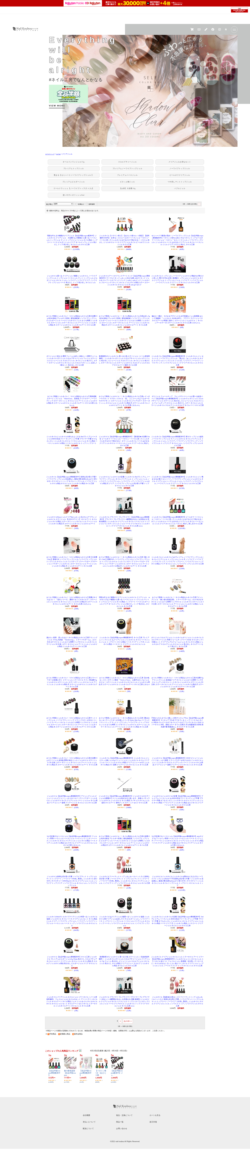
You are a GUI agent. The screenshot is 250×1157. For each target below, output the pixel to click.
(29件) (76, 609)
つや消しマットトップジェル (180, 182)
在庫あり (81, 204)
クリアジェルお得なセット (180, 162)
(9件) (182, 327)
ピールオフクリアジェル (180, 175)
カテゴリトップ (49, 154)
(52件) (128, 649)
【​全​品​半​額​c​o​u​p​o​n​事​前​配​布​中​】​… (54, 1073)
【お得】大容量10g (127, 188)
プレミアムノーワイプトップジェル (127, 168)
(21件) (128, 888)
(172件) (182, 410)
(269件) (76, 850)
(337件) (128, 930)
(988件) (128, 249)
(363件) (128, 370)
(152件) (182, 370)
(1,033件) (181, 890)
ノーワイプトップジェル (180, 168)
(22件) (181, 611)
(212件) (128, 611)
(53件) (76, 370)
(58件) (181, 810)
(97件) (76, 571)
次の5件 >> (128, 1021)
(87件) (76, 769)
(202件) (128, 289)
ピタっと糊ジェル (127, 182)
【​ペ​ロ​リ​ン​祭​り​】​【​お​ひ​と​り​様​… (100, 1073)
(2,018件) (76, 249)
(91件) (76, 970)
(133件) (128, 769)
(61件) (128, 731)
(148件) (182, 651)
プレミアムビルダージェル (74, 182)
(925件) (182, 488)
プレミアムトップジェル (73, 168)
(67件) (128, 410)
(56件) (181, 731)
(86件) (76, 488)
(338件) (182, 287)
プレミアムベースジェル (127, 175)
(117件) (76, 330)
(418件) (76, 448)
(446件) (128, 531)
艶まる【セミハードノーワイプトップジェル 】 (73, 175)
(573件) (128, 490)
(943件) (76, 930)
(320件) (182, 569)
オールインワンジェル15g (74, 162)
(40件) (181, 249)
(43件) (76, 807)
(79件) (128, 970)
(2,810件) (181, 528)
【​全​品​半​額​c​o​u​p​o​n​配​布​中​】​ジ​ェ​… (117, 1073)
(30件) (128, 450)
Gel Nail (58, 154)
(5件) (128, 691)
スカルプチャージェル (127, 162)
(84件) (128, 330)
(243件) (76, 691)
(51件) (181, 970)
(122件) (182, 930)
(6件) (128, 850)
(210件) (76, 731)
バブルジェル (179, 188)
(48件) (181, 850)
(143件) (76, 410)
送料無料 (92, 204)
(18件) (181, 769)
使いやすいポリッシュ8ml (74, 195)
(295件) (76, 287)
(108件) (128, 807)
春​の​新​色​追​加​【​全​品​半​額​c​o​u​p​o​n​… (70, 1073)
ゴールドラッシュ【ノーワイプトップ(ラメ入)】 (73, 188)
